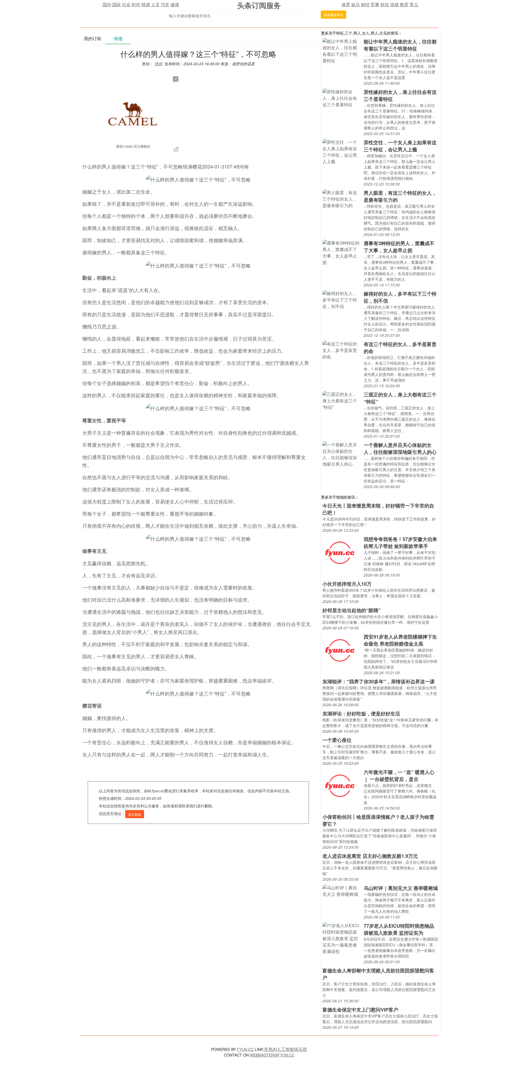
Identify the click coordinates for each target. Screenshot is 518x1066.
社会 (126, 4)
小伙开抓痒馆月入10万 (347, 583)
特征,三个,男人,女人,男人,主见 (361, 33)
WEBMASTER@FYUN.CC (272, 1055)
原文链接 (134, 814)
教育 (404, 4)
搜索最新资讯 (333, 14)
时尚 (136, 4)
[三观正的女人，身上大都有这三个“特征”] (341, 400)
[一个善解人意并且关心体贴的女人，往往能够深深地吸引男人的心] (341, 454)
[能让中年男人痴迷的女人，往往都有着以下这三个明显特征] (341, 50)
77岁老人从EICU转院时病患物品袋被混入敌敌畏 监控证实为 (399, 929)
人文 (155, 4)
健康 (175, 4)
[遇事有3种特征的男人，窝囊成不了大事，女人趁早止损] (341, 252)
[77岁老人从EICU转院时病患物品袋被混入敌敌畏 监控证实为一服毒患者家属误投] (341, 938)
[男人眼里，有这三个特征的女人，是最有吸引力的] (341, 198)
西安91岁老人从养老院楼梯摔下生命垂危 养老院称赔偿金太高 (400, 640)
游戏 (394, 4)
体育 (346, 4)
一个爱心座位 (337, 739)
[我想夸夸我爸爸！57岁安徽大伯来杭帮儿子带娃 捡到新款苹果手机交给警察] (339, 552)
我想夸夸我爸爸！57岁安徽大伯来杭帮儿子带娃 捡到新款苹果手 (400, 543)
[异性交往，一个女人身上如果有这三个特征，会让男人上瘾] (341, 151)
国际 (116, 4)
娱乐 (355, 4)
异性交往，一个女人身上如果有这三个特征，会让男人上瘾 (400, 146)
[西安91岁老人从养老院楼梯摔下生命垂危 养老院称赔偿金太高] (339, 650)
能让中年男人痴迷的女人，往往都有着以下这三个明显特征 (400, 45)
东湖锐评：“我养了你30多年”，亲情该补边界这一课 (378, 681)
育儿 (414, 4)
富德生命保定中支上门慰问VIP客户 (360, 1009)
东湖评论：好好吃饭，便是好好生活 (361, 713)
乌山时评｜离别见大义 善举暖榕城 (401, 888)
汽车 (165, 4)
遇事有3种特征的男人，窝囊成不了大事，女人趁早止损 (399, 247)
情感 (145, 4)
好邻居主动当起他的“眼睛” (351, 610)
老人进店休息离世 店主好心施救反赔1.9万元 (370, 855)
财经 (365, 4)
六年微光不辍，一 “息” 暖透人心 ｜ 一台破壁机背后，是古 (399, 776)
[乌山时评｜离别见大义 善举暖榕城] (341, 890)
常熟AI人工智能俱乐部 (285, 1049)
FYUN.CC (245, 1049)
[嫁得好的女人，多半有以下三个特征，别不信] (341, 299)
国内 (107, 4)
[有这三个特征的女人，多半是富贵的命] (341, 350)
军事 (375, 4)
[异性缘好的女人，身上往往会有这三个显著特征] (341, 97)
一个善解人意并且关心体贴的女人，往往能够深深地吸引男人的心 (400, 448)
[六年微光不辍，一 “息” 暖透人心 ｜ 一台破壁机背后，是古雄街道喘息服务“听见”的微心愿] (339, 785)
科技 (384, 4)
